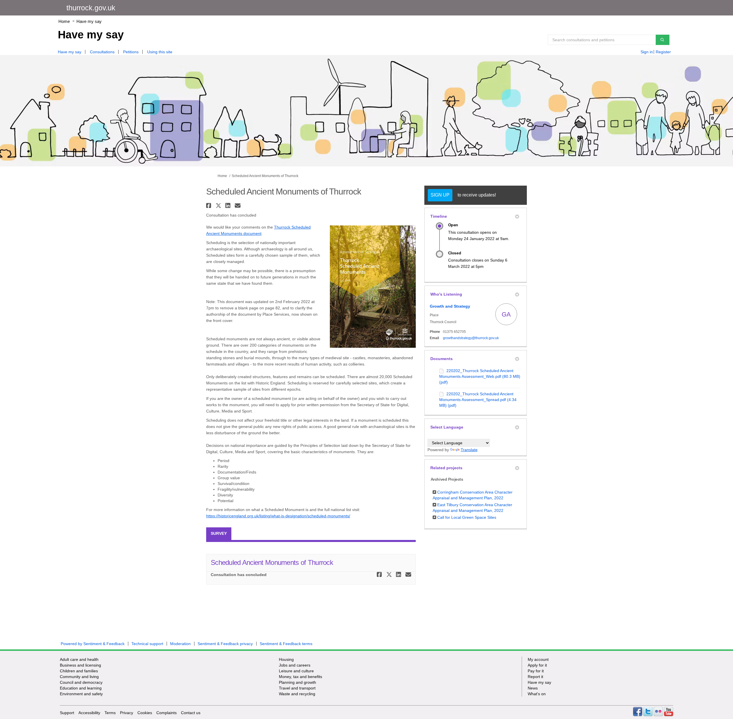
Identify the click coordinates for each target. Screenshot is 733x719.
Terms (110, 712)
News (533, 688)
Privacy (126, 712)
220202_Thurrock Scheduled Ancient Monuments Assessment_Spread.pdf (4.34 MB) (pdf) (478, 400)
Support (67, 712)
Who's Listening (446, 294)
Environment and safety (81, 694)
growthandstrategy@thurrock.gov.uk (471, 338)
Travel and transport (297, 688)
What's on (537, 694)
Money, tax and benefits (300, 676)
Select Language (446, 427)
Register (663, 52)
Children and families (79, 671)
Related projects (446, 467)
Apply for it (537, 665)
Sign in (647, 52)
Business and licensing (80, 665)
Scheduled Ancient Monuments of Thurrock (272, 562)
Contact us (190, 712)
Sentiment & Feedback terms (286, 643)
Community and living (79, 676)
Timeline (438, 216)
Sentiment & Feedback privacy (225, 643)
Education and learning (81, 688)
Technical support (147, 643)
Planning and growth (297, 682)
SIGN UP (440, 194)
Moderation (180, 643)
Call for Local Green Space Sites (466, 517)
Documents (441, 358)
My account (538, 659)
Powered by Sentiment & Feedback (93, 643)
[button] (209, 206)
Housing (286, 659)
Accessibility (89, 712)
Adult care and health (79, 659)
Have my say (89, 21)
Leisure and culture (296, 671)
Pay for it (536, 671)
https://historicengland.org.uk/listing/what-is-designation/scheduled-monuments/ (278, 516)
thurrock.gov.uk (90, 8)
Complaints (166, 712)
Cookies (144, 712)
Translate (469, 449)
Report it (535, 676)
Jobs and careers (294, 665)
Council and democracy (81, 682)
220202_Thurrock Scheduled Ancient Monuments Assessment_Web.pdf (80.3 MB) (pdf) (479, 376)
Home (64, 21)
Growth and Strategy (450, 306)
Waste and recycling (297, 694)
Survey (219, 533)
